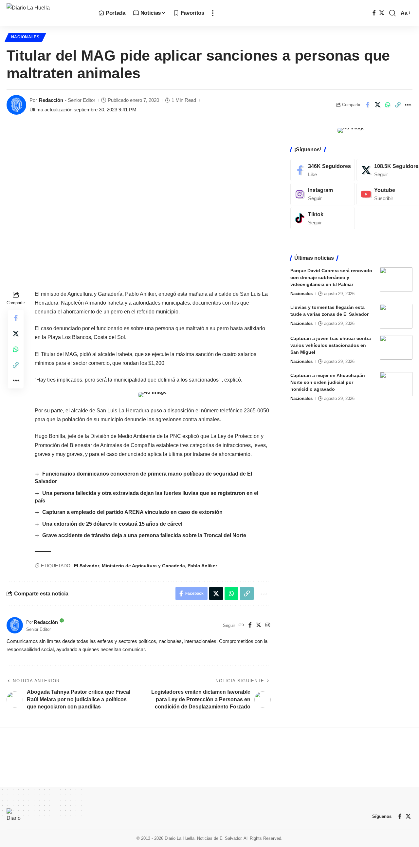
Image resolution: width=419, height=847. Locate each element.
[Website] (241, 625)
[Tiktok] (322, 218)
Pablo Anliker (202, 565)
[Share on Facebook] (367, 105)
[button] (212, 13)
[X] (381, 13)
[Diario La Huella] (47, 13)
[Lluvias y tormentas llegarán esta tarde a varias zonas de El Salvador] (396, 316)
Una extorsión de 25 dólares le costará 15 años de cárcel (112, 524)
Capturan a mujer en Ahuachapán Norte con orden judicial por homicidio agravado (327, 381)
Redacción (51, 100)
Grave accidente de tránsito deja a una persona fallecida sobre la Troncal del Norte (144, 535)
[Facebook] (374, 13)
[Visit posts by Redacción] (16, 105)
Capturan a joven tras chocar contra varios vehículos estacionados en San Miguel (330, 345)
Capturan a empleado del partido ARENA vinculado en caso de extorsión (132, 512)
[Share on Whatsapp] (387, 105)
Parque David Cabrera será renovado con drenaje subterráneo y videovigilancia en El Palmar (331, 277)
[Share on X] (377, 105)
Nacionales (25, 37)
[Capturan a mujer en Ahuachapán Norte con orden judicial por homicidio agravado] (396, 384)
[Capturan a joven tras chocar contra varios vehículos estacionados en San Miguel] (396, 347)
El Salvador (86, 565)
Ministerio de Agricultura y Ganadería (143, 565)
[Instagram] (268, 625)
